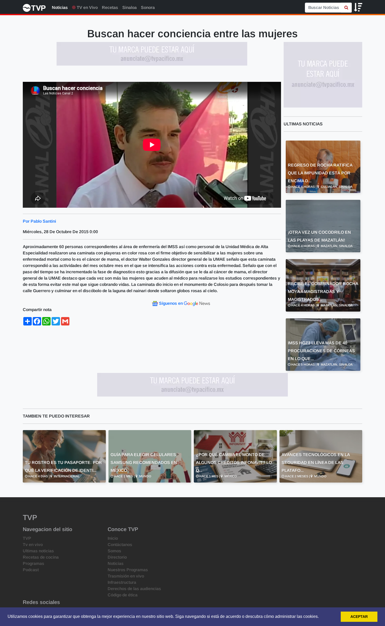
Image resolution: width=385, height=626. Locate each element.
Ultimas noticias (38, 551)
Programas (33, 563)
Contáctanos (120, 544)
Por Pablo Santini (39, 221)
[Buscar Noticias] (346, 8)
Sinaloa (129, 7)
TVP (27, 538)
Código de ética (123, 595)
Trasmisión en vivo (126, 576)
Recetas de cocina (41, 557)
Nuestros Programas (128, 570)
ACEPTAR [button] (359, 616)
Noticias (60, 7)
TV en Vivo (87, 7)
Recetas (110, 7)
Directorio (117, 557)
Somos (114, 551)
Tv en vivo (33, 544)
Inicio (113, 538)
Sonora (148, 7)
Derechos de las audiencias (134, 588)
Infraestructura (122, 582)
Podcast (31, 570)
